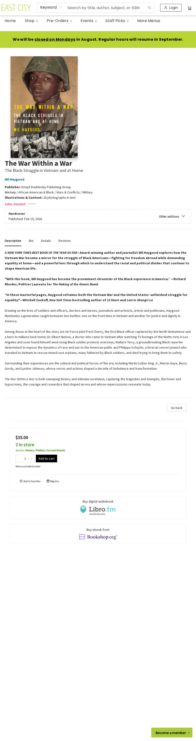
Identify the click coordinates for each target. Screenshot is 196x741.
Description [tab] (13, 240)
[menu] (98, 20)
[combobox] (51, 7)
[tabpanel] (98, 324)
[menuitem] (10, 20)
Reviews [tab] (65, 240)
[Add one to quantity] (31, 458)
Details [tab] (46, 240)
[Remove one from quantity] (19, 458)
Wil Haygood (14, 179)
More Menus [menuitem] (148, 20)
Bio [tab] (31, 240)
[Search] (149, 7)
